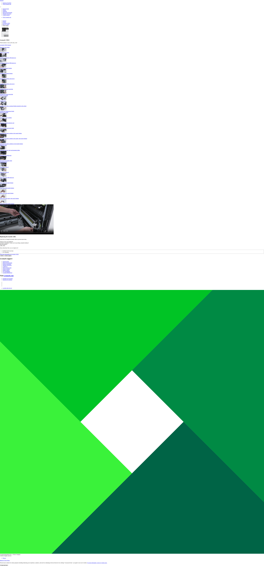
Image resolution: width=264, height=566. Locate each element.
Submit (2, 255)
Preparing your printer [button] (5, 47)
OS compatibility (6, 271)
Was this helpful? (3, 244)
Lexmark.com (9, 276)
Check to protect (6, 269)
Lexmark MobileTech (7, 272)
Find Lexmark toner (7, 267)
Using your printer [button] (4, 95)
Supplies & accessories (8, 278)
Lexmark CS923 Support (5, 45)
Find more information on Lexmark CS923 (9, 254)
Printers (4, 22)
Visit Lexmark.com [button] (7, 4)
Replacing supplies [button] (4, 112)
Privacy (4, 558)
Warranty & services (7, 265)
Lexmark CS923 (6, 23)
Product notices (6, 270)
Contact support (8, 255)
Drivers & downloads (7, 262)
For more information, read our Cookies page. (97, 562)
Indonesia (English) (7, 3)
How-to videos (6, 24)
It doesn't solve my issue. (8, 250)
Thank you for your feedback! (6, 241)
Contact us (5, 266)
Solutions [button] (5, 11)
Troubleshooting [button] (3, 162)
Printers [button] (4, 10)
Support (4, 20)
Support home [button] (6, 8)
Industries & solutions (7, 279)
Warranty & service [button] (7, 13)
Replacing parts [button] (3, 145)
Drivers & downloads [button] (7, 12)
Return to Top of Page (5, 560)
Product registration (7, 264)
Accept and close (4, 565)
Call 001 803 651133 (7, 288)
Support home (6, 261)
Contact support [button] (6, 15)
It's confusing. (6, 252)
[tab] (132, 47)
